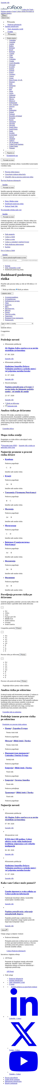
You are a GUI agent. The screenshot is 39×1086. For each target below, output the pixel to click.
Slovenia (12, 125)
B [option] (6, 645)
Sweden (11, 133)
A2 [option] (6, 639)
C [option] (6, 647)
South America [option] (10, 624)
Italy (10, 89)
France (11, 72)
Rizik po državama (9, 289)
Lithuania (12, 95)
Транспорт (9, 316)
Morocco (12, 101)
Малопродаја (10, 308)
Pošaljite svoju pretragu (30, 260)
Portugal (12, 114)
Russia (11, 120)
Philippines (12, 110)
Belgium (12, 48)
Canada (11, 53)
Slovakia (12, 123)
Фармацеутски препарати (14, 318)
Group (11, 78)
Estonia (11, 68)
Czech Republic (14, 63)
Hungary (12, 82)
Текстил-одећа (10, 314)
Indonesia (12, 86)
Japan (11, 91)
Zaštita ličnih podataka (12, 1079)
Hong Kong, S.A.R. (15, 80)
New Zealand (13, 104)
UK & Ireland (13, 142)
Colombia (12, 59)
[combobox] (2, 326)
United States (13, 146)
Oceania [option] (8, 622)
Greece (11, 76)
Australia (12, 42)
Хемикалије (9, 320)
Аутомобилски (10, 299)
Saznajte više (5, 2)
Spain (11, 131)
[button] (10, 22)
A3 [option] (6, 641)
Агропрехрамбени (11, 297)
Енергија (8, 305)
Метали (8, 310)
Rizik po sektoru (23, 289)
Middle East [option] (9, 619)
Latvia (11, 93)
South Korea (13, 129)
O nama (11, 984)
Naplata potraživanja (16, 980)
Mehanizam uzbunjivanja (13, 1081)
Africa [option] (7, 613)
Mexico (11, 99)
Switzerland (13, 135)
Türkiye (11, 140)
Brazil (11, 50)
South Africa (13, 127)
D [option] (6, 649)
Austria (11, 44)
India (10, 84)
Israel (11, 87)
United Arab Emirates (16, 144)
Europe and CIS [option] (10, 617)
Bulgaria (12, 51)
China (11, 57)
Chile (11, 55)
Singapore (12, 121)
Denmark (12, 65)
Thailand (12, 139)
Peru (10, 108)
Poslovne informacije (16, 978)
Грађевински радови (12, 301)
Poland (11, 112)
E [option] (5, 651)
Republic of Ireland (15, 116)
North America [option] (10, 620)
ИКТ (7, 307)
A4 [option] (6, 643)
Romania (12, 118)
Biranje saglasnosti (11, 1083)
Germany (12, 74)
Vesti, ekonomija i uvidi (17, 982)
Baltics (11, 46)
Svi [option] (6, 611)
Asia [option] (6, 615)
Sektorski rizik (12, 406)
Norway (12, 106)
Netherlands (13, 103)
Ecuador (12, 67)
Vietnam (12, 148)
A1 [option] (6, 638)
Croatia (11, 61)
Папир (7, 312)
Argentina (12, 40)
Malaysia (12, 97)
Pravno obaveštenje (11, 1078)
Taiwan (11, 137)
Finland (11, 70)
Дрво (7, 303)
